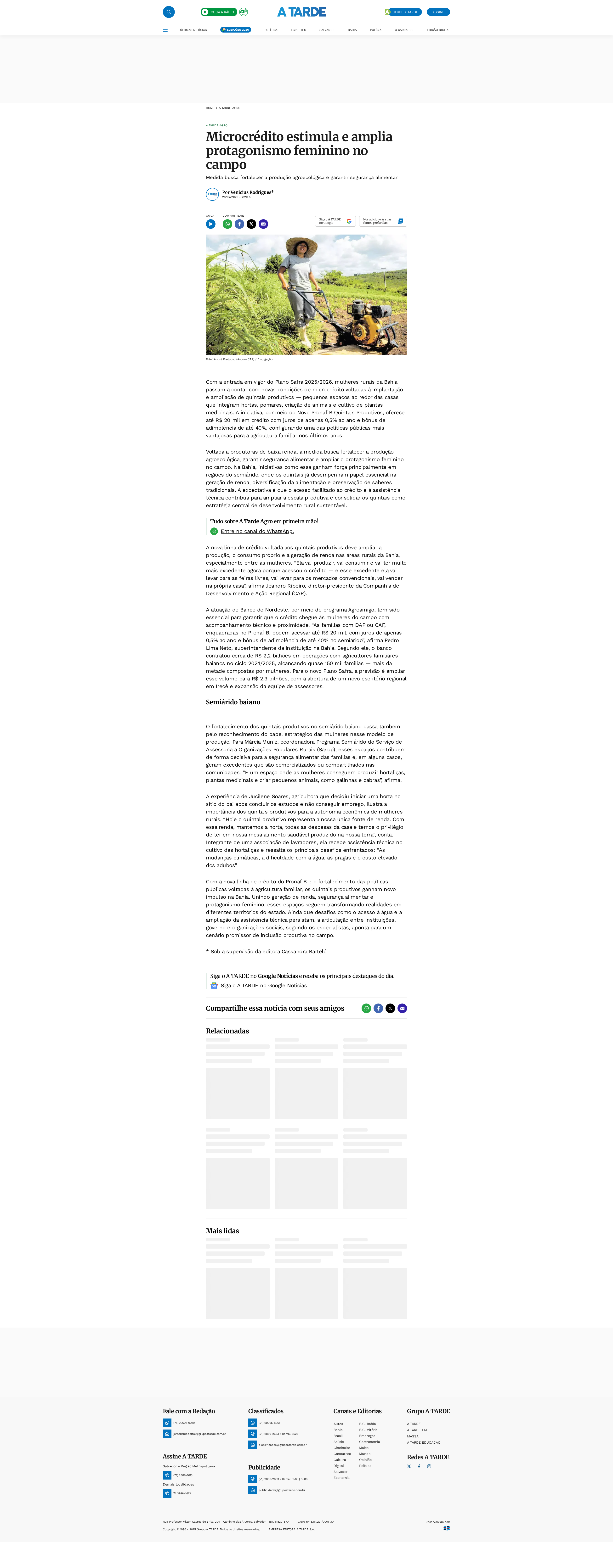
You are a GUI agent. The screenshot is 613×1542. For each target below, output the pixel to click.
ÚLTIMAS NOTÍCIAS (193, 30)
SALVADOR (327, 30)
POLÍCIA (375, 30)
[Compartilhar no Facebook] (239, 224)
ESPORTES (298, 30)
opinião (365, 1460)
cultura (340, 1460)
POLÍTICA (271, 30)
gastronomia (369, 1442)
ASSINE (438, 12)
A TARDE (414, 1424)
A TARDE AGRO (229, 108)
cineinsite (342, 1448)
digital (339, 1466)
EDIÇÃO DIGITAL (438, 30)
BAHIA (352, 30)
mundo (364, 1454)
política (365, 1466)
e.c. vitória (368, 1430)
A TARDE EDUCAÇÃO (423, 1442)
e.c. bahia (367, 1424)
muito (364, 1448)
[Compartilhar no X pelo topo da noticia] (251, 224)
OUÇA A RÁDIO (222, 12)
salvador (341, 1472)
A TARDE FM (417, 1430)
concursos (342, 1454)
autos (338, 1424)
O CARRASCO (404, 30)
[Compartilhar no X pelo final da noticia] (390, 1008)
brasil (338, 1436)
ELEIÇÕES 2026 (238, 29)
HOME (210, 108)
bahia (338, 1430)
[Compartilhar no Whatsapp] (227, 224)
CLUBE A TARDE (405, 12)
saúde (339, 1442)
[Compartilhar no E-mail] (263, 224)
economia (342, 1478)
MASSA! (413, 1436)
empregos (367, 1436)
